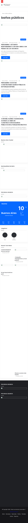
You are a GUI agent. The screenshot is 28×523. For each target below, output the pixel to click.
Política (19, 514)
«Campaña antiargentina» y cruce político (21, 258)
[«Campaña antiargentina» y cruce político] (21, 252)
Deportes (16, 516)
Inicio (3, 13)
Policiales (24, 514)
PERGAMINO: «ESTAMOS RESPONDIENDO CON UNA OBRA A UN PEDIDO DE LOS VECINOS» (14, 47)
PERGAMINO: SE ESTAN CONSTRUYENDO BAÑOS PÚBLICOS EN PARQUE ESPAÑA (13, 85)
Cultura (11, 516)
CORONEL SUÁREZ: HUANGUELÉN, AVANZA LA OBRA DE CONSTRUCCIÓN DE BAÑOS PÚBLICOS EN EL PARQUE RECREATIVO (14, 122)
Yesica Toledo (5, 42)
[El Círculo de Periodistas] (9, 5)
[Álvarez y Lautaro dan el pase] (21, 318)
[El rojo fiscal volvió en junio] (7, 267)
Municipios (8, 514)
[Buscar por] (26, 5)
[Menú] (2, 5)
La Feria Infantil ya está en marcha (6, 250)
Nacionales (14, 514)
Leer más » (5, 57)
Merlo (3, 514)
